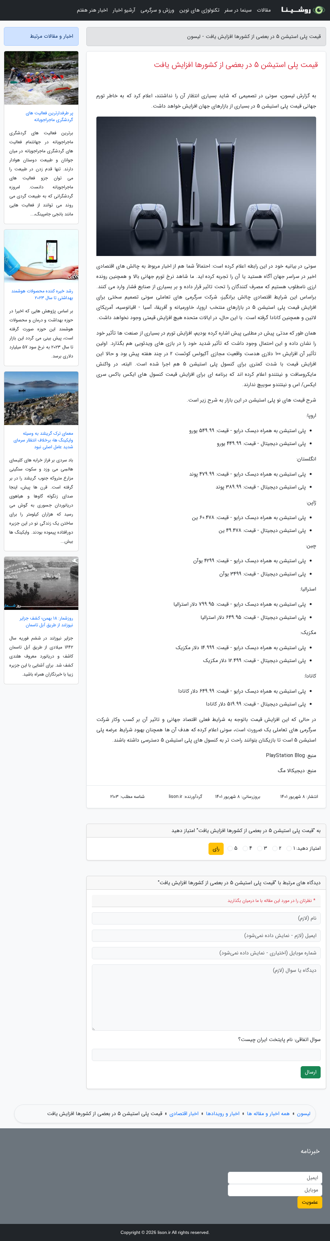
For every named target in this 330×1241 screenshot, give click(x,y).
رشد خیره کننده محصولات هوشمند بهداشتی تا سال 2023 (42, 294)
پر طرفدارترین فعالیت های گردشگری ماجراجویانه (49, 116)
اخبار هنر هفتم (92, 10)
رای (216, 849)
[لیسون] (302, 10)
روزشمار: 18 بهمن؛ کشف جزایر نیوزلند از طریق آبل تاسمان (46, 622)
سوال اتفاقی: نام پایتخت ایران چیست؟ (279, 1040)
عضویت (310, 1202)
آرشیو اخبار (124, 10)
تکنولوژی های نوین (199, 10)
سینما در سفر (238, 10)
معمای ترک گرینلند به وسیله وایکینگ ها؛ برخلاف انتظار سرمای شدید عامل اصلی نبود (43, 440)
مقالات (264, 10)
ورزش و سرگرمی (157, 10)
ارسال (310, 1072)
